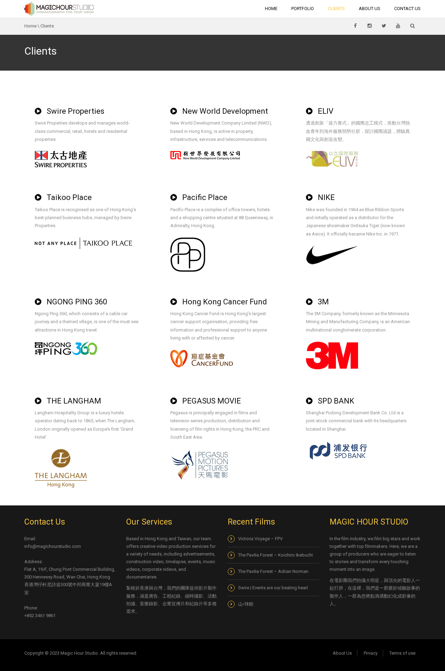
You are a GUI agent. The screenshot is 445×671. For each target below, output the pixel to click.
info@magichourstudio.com (52, 546)
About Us (369, 8)
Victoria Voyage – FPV (260, 538)
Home (271, 8)
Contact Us (407, 8)
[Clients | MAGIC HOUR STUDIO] (59, 8)
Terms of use (402, 653)
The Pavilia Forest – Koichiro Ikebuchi (275, 555)
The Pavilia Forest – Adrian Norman (273, 571)
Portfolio (302, 8)
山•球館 (246, 604)
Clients (336, 8)
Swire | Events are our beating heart (273, 587)
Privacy (371, 653)
